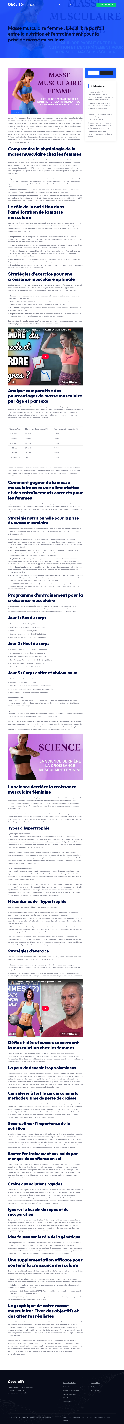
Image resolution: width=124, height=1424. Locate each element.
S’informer (63, 5)
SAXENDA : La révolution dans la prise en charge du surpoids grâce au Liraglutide (100, 116)
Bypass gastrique (69, 1394)
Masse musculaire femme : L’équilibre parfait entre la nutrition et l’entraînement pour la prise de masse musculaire (100, 96)
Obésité (16, 112)
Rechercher (106, 73)
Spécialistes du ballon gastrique (75, 1387)
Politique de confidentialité (100, 1417)
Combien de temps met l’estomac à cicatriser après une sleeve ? (100, 134)
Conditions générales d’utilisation (75, 1417)
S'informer (95, 1387)
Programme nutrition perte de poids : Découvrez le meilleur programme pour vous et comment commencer (99, 107)
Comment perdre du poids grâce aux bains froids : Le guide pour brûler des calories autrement (100, 125)
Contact (66, 1420)
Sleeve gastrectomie (71, 1390)
